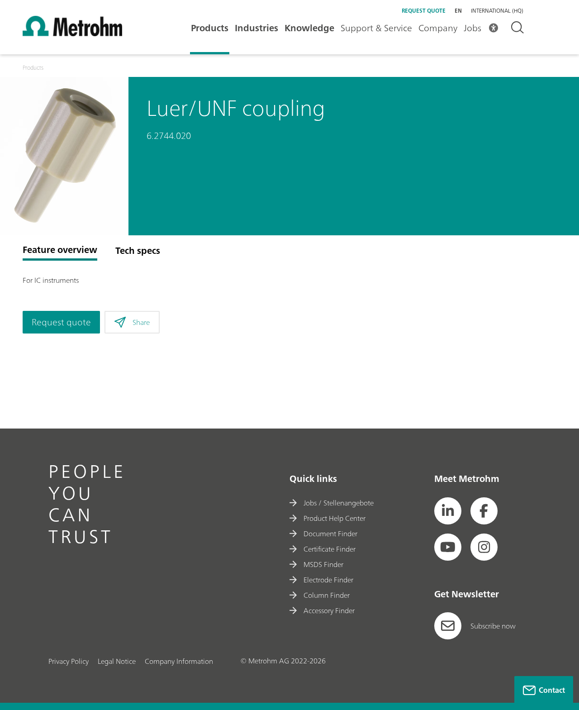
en (458, 10)
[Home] (72, 33)
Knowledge (309, 28)
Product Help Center (334, 518)
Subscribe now (493, 625)
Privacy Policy (68, 661)
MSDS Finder (323, 564)
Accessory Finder (329, 610)
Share (141, 322)
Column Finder (327, 595)
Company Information (179, 661)
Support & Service (376, 28)
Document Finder (330, 533)
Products (209, 28)
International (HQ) (497, 11)
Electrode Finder (328, 579)
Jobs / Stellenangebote (339, 502)
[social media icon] (447, 510)
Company (437, 28)
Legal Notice (117, 661)
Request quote (424, 10)
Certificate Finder (330, 548)
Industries (256, 28)
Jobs (472, 28)
